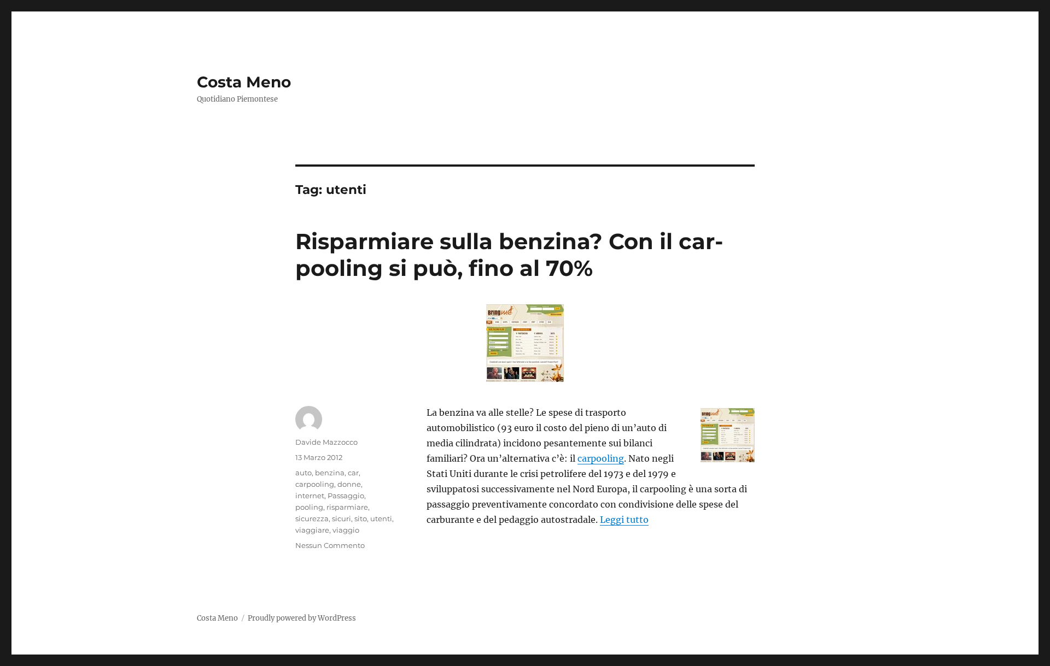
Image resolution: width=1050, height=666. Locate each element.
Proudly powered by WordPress (302, 618)
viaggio (345, 530)
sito (360, 518)
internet (309, 495)
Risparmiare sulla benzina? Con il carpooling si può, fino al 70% (509, 254)
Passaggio (346, 495)
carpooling (601, 458)
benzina (330, 472)
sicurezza (312, 518)
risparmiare (347, 507)
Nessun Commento (330, 545)
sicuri (341, 518)
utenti (381, 518)
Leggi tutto (624, 519)
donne (349, 484)
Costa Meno (244, 82)
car (353, 472)
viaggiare (312, 530)
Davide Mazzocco (326, 442)
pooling (309, 507)
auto (303, 472)
